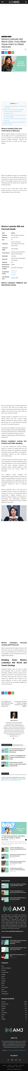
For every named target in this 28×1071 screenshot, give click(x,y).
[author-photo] (14, 718)
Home (2, 5)
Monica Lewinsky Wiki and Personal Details (13, 109)
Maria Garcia (5, 49)
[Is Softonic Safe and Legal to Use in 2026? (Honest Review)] (5, 949)
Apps (2, 966)
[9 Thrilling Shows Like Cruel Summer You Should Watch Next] (5, 870)
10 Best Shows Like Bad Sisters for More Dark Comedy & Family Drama (17, 764)
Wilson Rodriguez (4, 839)
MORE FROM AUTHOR (18, 745)
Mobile (3, 983)
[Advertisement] (14, 21)
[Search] (26, 2)
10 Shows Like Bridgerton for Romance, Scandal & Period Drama (17, 757)
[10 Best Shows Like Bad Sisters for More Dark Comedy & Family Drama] (5, 764)
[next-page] (5, 769)
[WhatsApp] (12, 52)
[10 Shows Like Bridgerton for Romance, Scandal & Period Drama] (5, 757)
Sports (3, 989)
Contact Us (10, 1065)
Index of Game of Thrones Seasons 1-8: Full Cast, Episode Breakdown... (18, 942)
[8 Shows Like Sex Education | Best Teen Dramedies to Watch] (5, 863)
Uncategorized (4, 993)
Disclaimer (15, 1065)
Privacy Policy (21, 1065)
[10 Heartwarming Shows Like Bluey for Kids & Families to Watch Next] (5, 750)
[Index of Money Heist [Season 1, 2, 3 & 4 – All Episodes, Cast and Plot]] (5, 956)
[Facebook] (2, 52)
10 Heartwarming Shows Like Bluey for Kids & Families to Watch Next (17, 750)
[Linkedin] (14, 738)
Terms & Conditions (11, 1066)
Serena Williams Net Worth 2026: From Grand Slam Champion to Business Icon (7, 704)
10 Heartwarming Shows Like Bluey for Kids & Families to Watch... (13, 837)
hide (16, 103)
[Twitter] (6, 52)
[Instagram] (12, 1059)
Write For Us (18, 1066)
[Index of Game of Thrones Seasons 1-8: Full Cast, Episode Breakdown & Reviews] (5, 942)
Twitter (13, 272)
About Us (4, 1065)
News (2, 985)
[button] (2, 2)
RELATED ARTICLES (6, 745)
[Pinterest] (9, 52)
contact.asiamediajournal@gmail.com (12, 780)
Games (3, 976)
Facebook (13, 271)
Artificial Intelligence (6, 968)
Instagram (13, 274)
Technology (4, 991)
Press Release (4, 987)
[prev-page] (2, 769)
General (9, 36)
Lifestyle (3, 981)
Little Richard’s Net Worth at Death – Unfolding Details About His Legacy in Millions (20, 704)
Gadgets (3, 974)
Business (3, 970)
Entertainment (8, 5)
